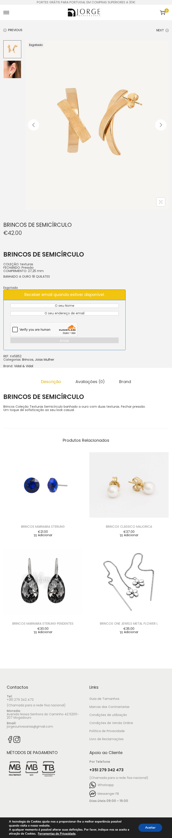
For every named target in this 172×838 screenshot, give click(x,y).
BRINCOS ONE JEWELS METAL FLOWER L (129, 623)
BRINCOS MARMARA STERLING (43, 526)
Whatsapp (105, 785)
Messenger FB (107, 793)
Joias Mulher (44, 359)
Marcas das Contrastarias (109, 707)
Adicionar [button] (45, 535)
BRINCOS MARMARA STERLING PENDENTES (42, 623)
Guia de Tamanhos (104, 699)
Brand (125, 381)
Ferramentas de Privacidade (56, 834)
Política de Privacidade (107, 731)
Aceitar (150, 827)
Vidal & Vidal (23, 366)
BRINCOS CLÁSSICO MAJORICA (129, 526)
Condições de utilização (108, 715)
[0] (162, 12)
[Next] (160, 125)
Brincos (27, 359)
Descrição (51, 381)
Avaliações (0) (90, 381)
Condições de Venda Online (111, 723)
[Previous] (33, 125)
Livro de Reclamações (106, 739)
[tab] (51, 381)
